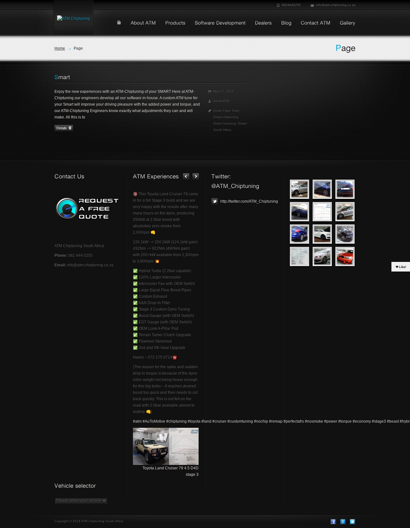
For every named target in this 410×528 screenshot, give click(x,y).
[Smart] (62, 77)
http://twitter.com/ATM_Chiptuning (248, 201)
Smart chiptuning (225, 117)
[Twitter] (352, 521)
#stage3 (379, 421)
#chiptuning (176, 421)
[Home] (119, 22)
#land (206, 421)
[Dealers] (261, 23)
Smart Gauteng (224, 123)
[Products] (173, 23)
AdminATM (221, 101)
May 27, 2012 (223, 91)
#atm (137, 421)
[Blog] (284, 23)
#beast (393, 421)
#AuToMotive (154, 421)
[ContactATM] (313, 23)
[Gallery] (345, 23)
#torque (345, 421)
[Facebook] (333, 521)
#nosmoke (314, 421)
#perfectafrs (293, 421)
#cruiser (219, 421)
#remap (276, 421)
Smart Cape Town (226, 110)
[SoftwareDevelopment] (218, 23)
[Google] (342, 521)
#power (330, 421)
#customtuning (240, 421)
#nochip (261, 421)
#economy (362, 421)
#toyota (194, 421)
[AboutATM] (141, 23)
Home (59, 48)
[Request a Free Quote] (87, 209)
